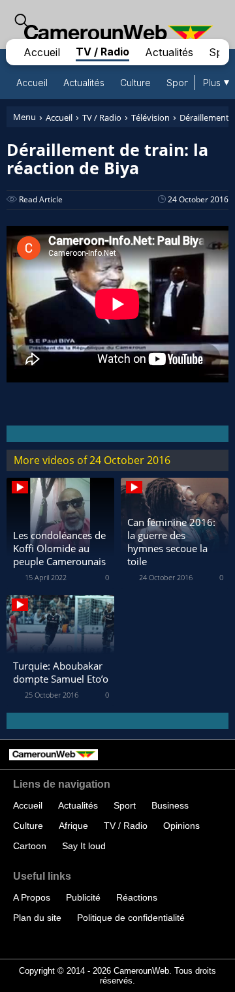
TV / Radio (102, 51)
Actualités (169, 52)
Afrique (73, 825)
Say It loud (84, 846)
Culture (135, 82)
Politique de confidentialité (131, 917)
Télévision (150, 117)
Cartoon (29, 846)
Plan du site (37, 917)
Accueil (42, 52)
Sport (178, 82)
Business (170, 805)
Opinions (181, 825)
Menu (24, 117)
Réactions (136, 897)
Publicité (83, 897)
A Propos (31, 897)
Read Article (41, 199)
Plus (212, 82)
